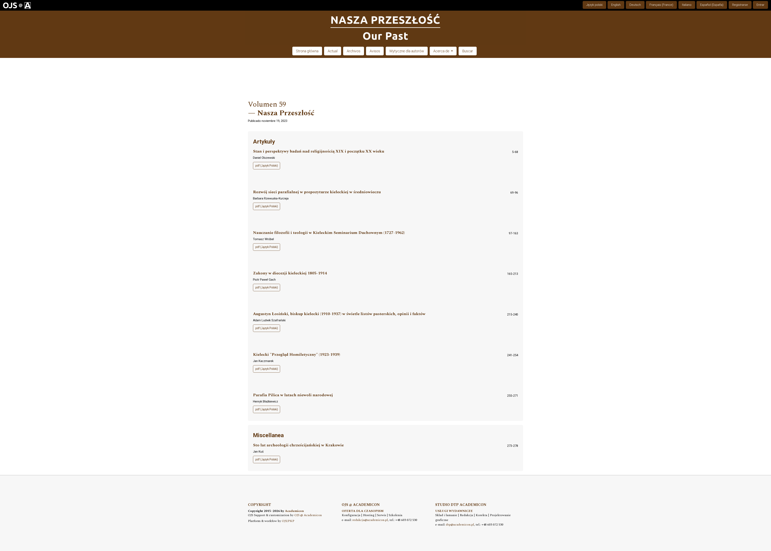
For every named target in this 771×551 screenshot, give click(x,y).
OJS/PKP (288, 521)
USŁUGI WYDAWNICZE (454, 511)
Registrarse (740, 5)
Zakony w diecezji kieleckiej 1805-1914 (290, 273)
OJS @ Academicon (308, 515)
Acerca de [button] (441, 51)
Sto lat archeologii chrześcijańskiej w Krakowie (298, 445)
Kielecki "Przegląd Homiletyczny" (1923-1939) (296, 354)
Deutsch (635, 5)
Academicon (294, 511)
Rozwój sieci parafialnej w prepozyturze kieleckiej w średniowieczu (317, 192)
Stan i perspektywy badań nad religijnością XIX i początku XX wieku (318, 151)
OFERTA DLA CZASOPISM (362, 511)
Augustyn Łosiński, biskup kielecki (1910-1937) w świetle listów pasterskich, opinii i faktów (339, 313)
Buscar (467, 51)
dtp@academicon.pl (460, 524)
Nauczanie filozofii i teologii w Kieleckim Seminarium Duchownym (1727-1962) (329, 232)
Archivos (353, 51)
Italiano (686, 5)
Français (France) (661, 5)
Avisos (375, 51)
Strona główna (307, 51)
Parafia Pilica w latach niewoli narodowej (293, 395)
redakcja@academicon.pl (370, 520)
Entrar (760, 5)
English (616, 5)
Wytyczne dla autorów (406, 51)
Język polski (594, 5)
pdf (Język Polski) (266, 165)
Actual (333, 51)
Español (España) (711, 5)
